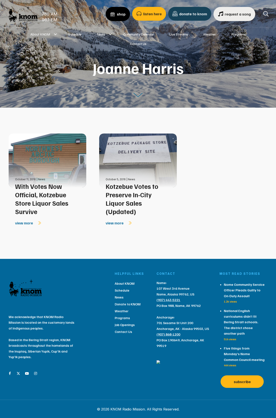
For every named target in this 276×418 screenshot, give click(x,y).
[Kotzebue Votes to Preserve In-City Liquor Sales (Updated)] (138, 160)
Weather (209, 34)
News (101, 34)
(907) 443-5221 (168, 300)
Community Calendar (138, 34)
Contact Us (138, 44)
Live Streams (178, 34)
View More (24, 223)
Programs (238, 34)
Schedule (75, 34)
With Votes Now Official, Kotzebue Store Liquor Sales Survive (41, 199)
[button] (55, 34)
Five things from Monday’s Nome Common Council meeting (244, 354)
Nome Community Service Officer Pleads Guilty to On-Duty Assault (244, 290)
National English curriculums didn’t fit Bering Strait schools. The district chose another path (241, 322)
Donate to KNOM (128, 304)
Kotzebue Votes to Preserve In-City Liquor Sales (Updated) (132, 199)
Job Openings (125, 325)
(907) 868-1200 (168, 334)
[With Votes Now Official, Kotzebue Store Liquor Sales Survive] (47, 160)
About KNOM (40, 34)
